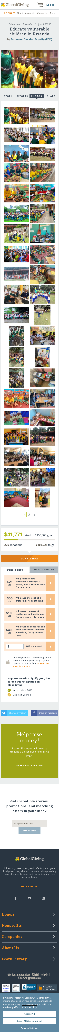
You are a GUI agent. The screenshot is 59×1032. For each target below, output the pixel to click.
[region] (29, 1012)
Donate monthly (44, 569)
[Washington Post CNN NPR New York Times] (29, 977)
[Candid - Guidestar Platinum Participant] (17, 988)
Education (14, 24)
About (20, 13)
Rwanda (27, 24)
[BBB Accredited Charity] (30, 987)
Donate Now (29, 558)
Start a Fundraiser (29, 765)
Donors (8, 915)
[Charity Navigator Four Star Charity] (7, 988)
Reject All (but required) (29, 1021)
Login (50, 5)
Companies (43, 13)
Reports (22, 96)
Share (51, 96)
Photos (36, 96)
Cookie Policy (29, 1007)
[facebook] (15, 898)
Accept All (29, 1013)
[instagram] (29, 898)
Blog (52, 13)
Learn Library (14, 959)
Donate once (15, 569)
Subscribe (29, 830)
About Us (10, 948)
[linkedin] (43, 898)
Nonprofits (30, 13)
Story (8, 96)
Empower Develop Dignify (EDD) (31, 39)
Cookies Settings (29, 1028)
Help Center (29, 886)
